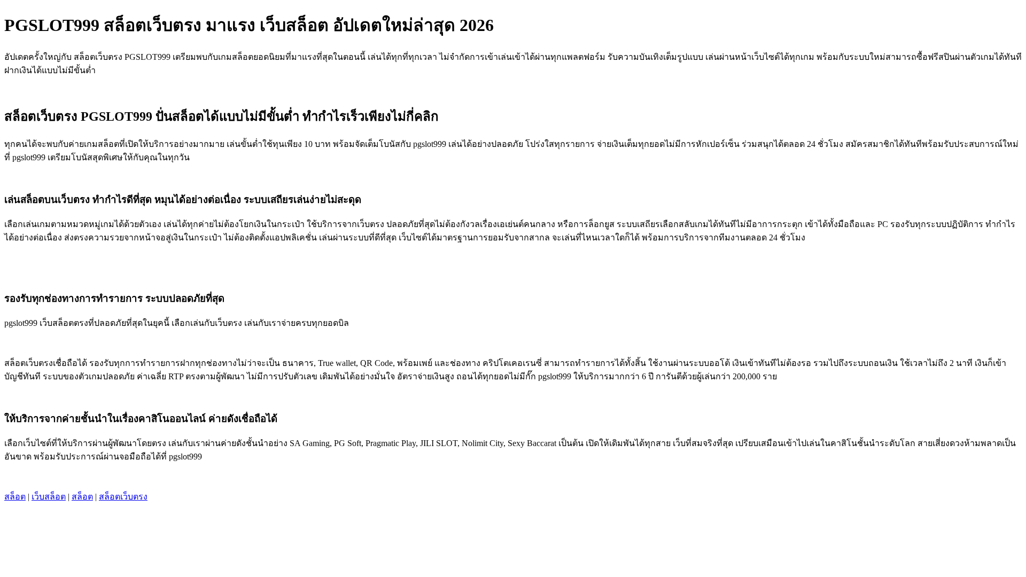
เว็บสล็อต (49, 496)
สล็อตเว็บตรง (123, 496)
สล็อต (15, 496)
